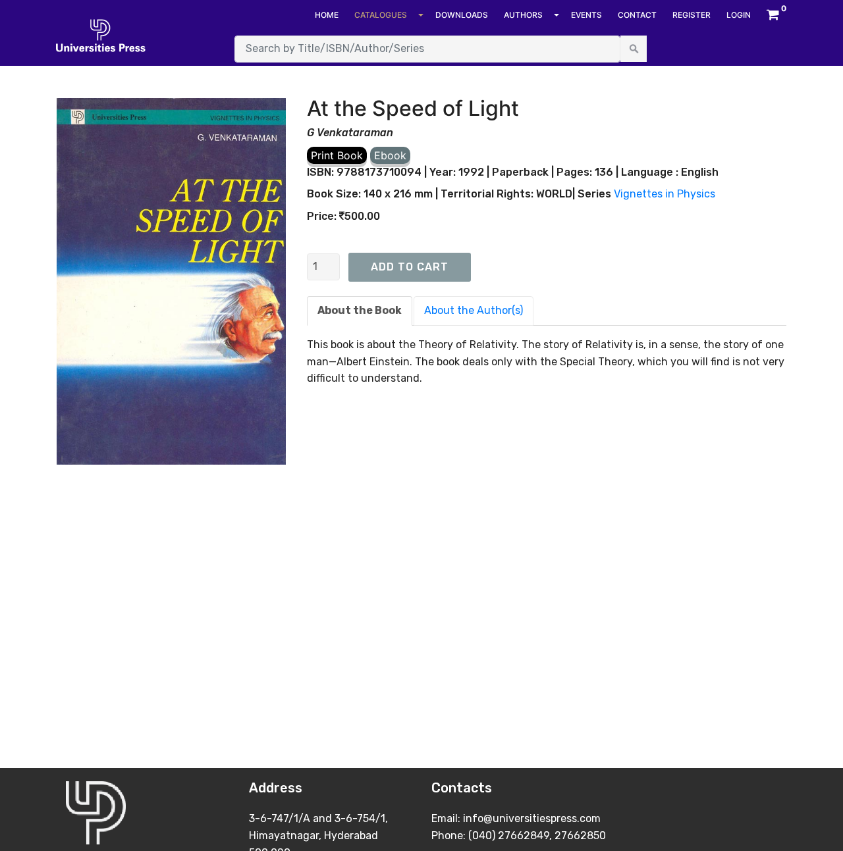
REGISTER (691, 15)
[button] (773, 15)
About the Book (359, 310)
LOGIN (738, 15)
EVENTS (586, 15)
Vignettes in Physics (664, 194)
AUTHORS (523, 15)
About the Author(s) (473, 310)
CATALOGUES (380, 15)
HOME (327, 15)
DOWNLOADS (461, 15)
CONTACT (637, 15)
